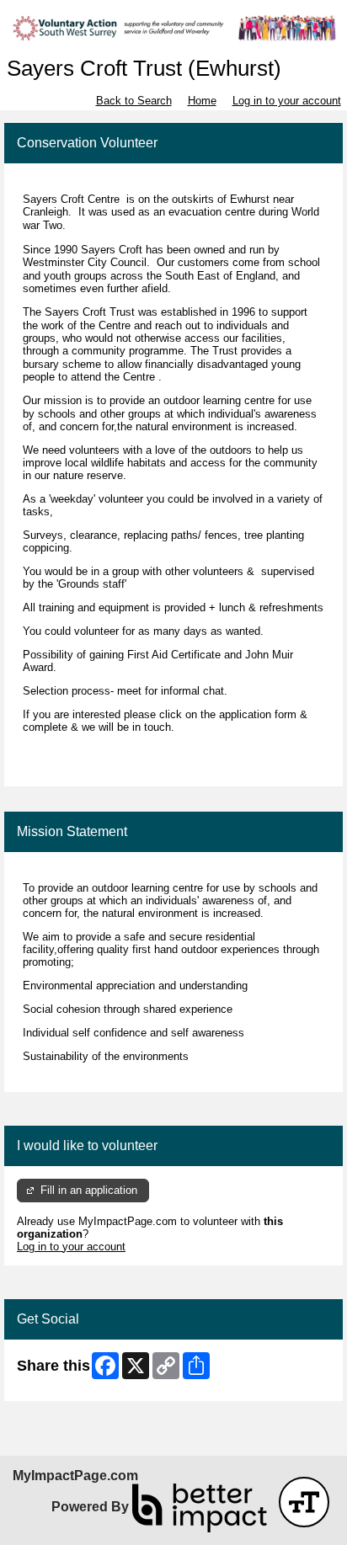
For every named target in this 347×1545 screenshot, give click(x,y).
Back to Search (134, 100)
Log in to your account (286, 100)
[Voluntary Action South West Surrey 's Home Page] (173, 28)
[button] (304, 1502)
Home (202, 100)
